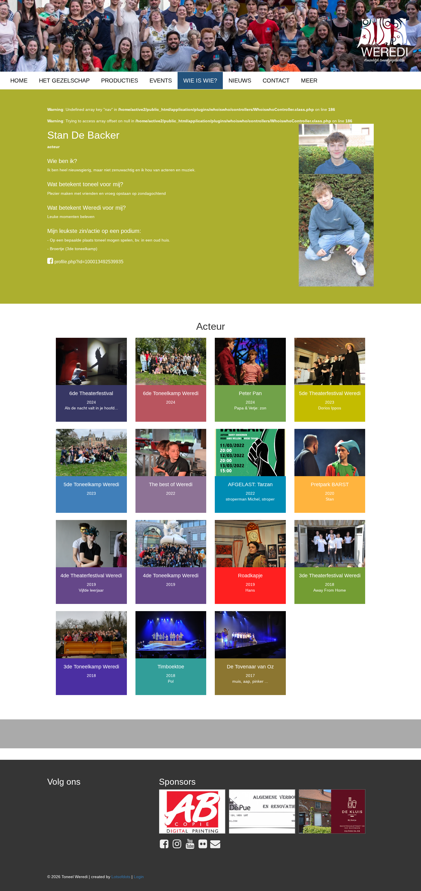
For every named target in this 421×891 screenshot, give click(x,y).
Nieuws (240, 80)
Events (160, 80)
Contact (276, 80)
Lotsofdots (120, 876)
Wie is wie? (200, 80)
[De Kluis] (332, 812)
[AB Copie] (192, 812)
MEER (309, 80)
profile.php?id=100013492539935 (88, 261)
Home (18, 80)
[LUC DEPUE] (262, 812)
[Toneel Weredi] (384, 40)
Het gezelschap (64, 80)
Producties (119, 80)
